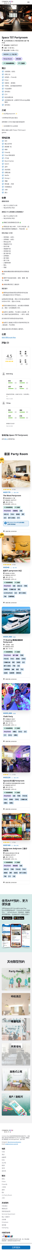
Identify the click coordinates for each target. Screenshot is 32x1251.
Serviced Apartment (8, 1214)
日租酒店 (4, 1206)
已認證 (22, 63)
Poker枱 (6, 659)
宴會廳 (4, 1225)
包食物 (5, 673)
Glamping (5, 1228)
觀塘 (3, 1165)
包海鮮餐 (12, 673)
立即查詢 (16, 1247)
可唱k (25, 586)
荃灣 (3, 1168)
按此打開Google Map (9, 337)
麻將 (3, 1190)
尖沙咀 (4, 1163)
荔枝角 (4, 1171)
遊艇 (13, 669)
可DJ (22, 669)
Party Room (8, 59)
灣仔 (3, 1155)
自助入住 (6, 514)
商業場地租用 (6, 1211)
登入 (6, 439)
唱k (3, 1192)
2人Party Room (8, 593)
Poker (12, 514)
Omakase (5, 1222)
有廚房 (18, 662)
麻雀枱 (18, 514)
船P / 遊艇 (15, 655)
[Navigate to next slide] (29, 18)
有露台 (14, 731)
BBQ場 (18, 59)
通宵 (23, 514)
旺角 (3, 1160)
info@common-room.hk (11, 1144)
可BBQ (23, 659)
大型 (18, 666)
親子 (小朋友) (11, 518)
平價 (5, 596)
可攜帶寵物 (11, 596)
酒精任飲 (18, 673)
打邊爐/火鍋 (13, 589)
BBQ (3, 1179)
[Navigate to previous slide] (2, 18)
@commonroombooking (14, 1142)
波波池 (15, 873)
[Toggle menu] (28, 2)
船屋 (17, 669)
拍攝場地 (15, 511)
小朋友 (4, 1187)
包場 (21, 511)
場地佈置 (15, 865)
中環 (3, 1152)
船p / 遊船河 (6, 1217)
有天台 (20, 731)
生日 (5, 518)
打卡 (18, 518)
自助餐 (4, 1219)
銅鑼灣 (4, 1157)
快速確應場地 (10, 63)
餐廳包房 (4, 1209)
